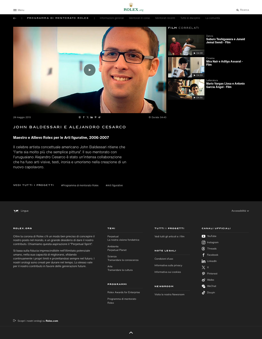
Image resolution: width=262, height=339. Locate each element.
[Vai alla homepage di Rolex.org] (131, 7)
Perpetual (123, 238)
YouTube (211, 236)
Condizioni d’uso (164, 258)
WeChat (211, 286)
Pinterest (212, 273)
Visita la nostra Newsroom (169, 294)
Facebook (212, 255)
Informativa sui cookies (168, 272)
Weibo (210, 280)
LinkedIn (212, 261)
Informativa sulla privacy (168, 265)
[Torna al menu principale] (14, 18)
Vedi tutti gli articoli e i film (169, 236)
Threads (212, 248)
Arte (120, 268)
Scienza (122, 258)
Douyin (211, 292)
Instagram (213, 242)
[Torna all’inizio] (131, 332)
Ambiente (117, 248)
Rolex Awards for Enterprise (123, 292)
